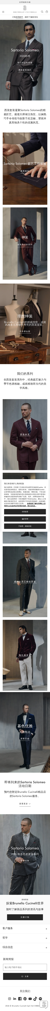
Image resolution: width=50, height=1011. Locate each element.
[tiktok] (35, 999)
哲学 (5, 937)
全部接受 (25, 512)
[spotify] (40, 999)
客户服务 (8, 928)
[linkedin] (15, 999)
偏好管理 (25, 519)
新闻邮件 (19, 17)
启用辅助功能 (25, 2)
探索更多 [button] (23, 804)
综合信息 (8, 947)
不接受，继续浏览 (25, 526)
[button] (44, 1005)
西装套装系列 (25, 70)
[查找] (42, 11)
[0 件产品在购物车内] (47, 11)
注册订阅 (25, 917)
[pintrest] (25, 999)
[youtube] (30, 999)
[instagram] (10, 999)
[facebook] (20, 999)
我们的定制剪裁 (25, 63)
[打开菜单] (3, 12)
